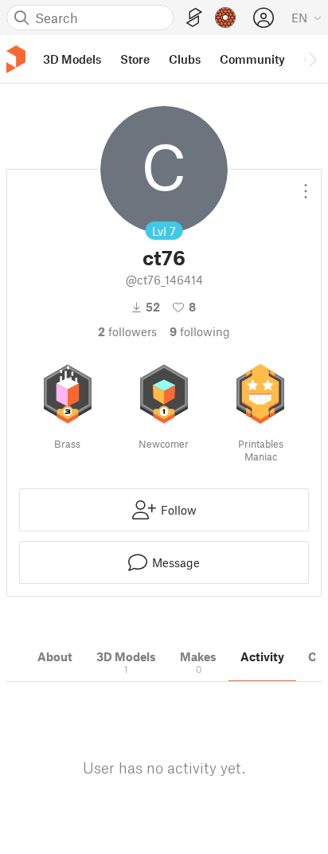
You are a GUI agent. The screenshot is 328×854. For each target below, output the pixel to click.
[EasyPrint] (194, 18)
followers (127, 331)
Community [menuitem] (252, 59)
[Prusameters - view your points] (225, 17)
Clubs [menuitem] (185, 59)
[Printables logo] (15, 59)
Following (200, 331)
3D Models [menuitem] (72, 59)
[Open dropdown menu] (306, 185)
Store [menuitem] (135, 59)
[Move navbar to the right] (312, 59)
